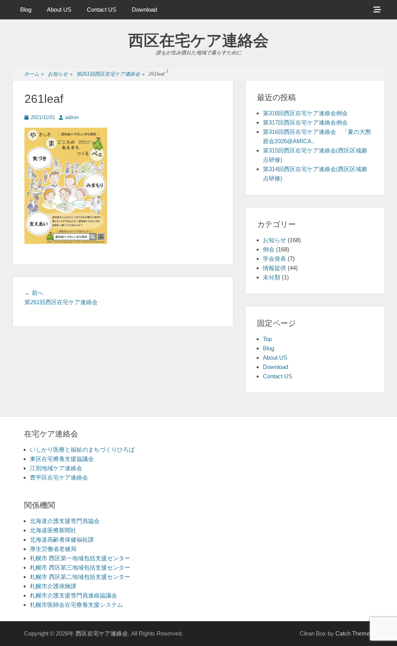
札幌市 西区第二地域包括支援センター (80, 576)
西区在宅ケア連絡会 (198, 40)
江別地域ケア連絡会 (56, 468)
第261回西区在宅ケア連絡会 (110, 74)
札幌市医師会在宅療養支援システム (76, 604)
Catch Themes (354, 633)
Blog (25, 9)
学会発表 (274, 258)
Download (144, 9)
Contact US (101, 9)
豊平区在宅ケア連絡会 (59, 477)
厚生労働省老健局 (53, 549)
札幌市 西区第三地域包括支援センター (80, 567)
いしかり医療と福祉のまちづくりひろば (82, 449)
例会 (268, 249)
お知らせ (60, 74)
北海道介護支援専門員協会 (65, 521)
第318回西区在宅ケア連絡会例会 (305, 113)
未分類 (271, 277)
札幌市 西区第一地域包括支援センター (80, 558)
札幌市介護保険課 (53, 586)
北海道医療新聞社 (53, 530)
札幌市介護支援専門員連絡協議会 (73, 595)
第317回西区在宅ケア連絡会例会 (305, 122)
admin (72, 117)
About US (59, 9)
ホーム (34, 74)
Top (267, 339)
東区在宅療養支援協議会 (62, 458)
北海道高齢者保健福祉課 (62, 539)
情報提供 (274, 268)
